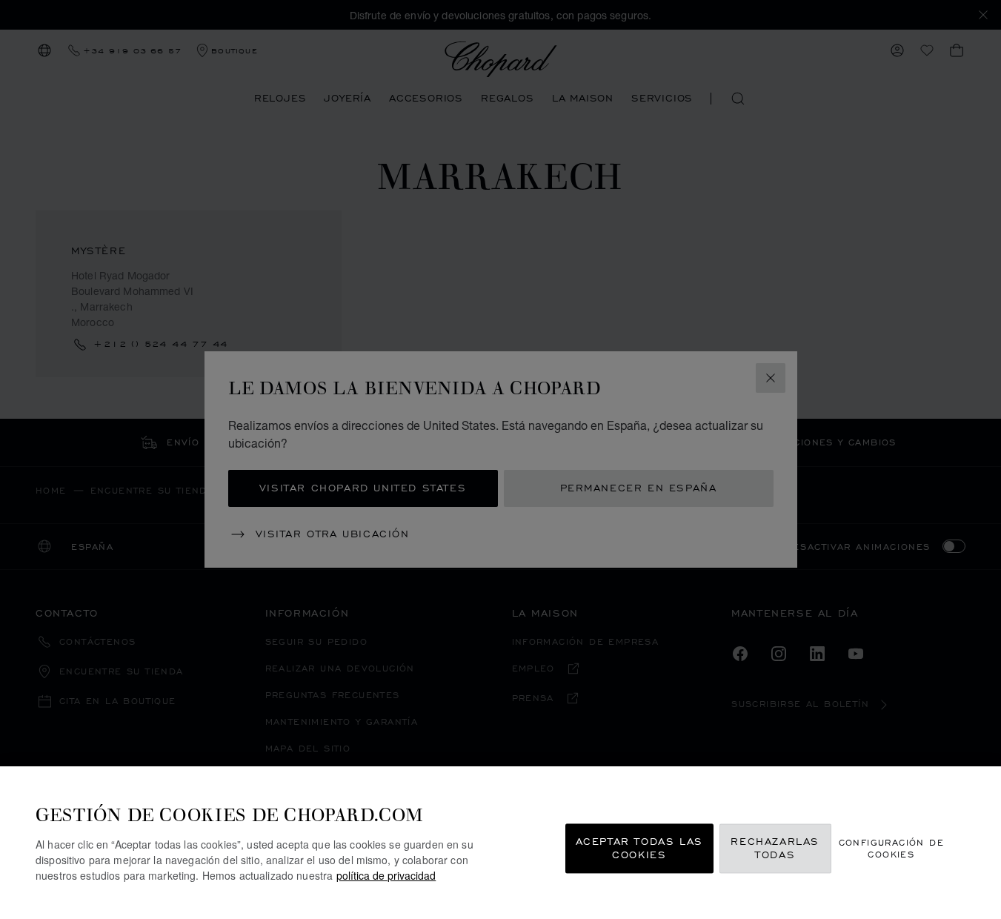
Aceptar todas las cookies (639, 848)
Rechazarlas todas (775, 848)
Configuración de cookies (891, 848)
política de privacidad (386, 875)
